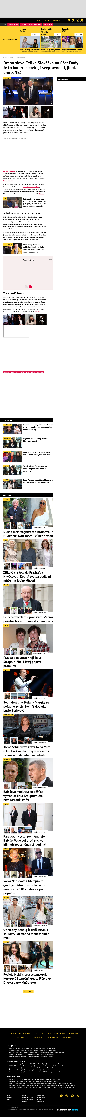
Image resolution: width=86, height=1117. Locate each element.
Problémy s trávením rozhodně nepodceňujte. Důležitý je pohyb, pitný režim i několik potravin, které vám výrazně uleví (43, 1085)
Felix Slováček (8, 181)
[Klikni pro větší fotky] (28, 91)
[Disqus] (28, 397)
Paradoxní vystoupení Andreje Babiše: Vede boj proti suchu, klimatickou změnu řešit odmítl (24, 840)
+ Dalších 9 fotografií (39, 653)
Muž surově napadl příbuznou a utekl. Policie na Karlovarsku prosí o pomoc (31, 1056)
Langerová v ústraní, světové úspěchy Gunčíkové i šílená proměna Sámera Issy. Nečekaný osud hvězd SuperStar (72, 51)
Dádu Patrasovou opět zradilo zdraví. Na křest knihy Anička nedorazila (37, 481)
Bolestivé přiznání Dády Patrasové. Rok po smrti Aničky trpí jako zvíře (36, 453)
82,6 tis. (81, 21)
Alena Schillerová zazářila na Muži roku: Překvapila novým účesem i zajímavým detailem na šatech (26, 751)
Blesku (41, 194)
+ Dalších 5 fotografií (39, 527)
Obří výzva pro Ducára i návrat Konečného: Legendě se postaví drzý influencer (31, 1054)
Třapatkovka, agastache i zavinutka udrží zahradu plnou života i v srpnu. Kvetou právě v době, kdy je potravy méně (41, 1087)
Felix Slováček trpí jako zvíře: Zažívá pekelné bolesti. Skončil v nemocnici (28, 619)
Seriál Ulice (12, 1033)
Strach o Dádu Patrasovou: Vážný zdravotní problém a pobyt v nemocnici (36, 468)
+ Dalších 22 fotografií (40, 970)
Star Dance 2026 (22, 1037)
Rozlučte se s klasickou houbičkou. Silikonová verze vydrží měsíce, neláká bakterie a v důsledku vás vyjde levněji (41, 1083)
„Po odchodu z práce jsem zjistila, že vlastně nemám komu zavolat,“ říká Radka (31, 1068)
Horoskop (56, 20)
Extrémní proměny (37, 1037)
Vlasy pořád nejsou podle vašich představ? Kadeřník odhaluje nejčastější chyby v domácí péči (35, 1064)
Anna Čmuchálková (22, 138)
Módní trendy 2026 (60, 1033)
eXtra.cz (37, 311)
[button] (63, 20)
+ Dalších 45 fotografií (40, 925)
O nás (8, 1095)
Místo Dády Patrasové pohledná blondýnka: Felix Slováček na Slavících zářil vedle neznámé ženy (33, 248)
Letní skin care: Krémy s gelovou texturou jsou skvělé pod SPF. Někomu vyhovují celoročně (35, 1072)
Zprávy (39, 20)
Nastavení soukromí (42, 1101)
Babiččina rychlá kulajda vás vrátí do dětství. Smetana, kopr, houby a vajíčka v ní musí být (34, 1081)
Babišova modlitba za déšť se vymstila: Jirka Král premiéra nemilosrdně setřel (23, 795)
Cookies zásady (41, 1095)
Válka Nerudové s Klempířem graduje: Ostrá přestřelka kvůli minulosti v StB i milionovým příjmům (24, 887)
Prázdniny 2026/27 (52, 1037)
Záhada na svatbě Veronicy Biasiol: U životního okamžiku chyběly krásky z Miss (50, 51)
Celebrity (47, 20)
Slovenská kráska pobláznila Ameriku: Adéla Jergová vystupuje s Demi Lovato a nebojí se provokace (37, 1052)
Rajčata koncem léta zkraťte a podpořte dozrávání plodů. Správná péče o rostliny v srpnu (34, 1079)
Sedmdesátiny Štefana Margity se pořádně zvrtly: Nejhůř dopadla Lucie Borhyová (26, 706)
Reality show (73, 1033)
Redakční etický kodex (28, 1097)
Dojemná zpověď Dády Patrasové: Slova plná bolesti (36, 439)
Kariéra (9, 1099)
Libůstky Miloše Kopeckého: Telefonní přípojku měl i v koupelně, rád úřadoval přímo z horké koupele (38, 1066)
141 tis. (73, 21)
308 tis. (69, 21)
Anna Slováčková (31, 372)
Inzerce (24, 1095)
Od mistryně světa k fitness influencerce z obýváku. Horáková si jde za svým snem (32, 1050)
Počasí (49, 1033)
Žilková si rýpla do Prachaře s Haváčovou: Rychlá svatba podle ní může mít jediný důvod (27, 576)
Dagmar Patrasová (9, 171)
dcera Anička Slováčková (31, 187)
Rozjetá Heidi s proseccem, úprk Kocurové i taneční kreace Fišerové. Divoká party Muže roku (27, 978)
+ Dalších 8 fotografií (39, 568)
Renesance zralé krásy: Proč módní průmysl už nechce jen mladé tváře (29, 1070)
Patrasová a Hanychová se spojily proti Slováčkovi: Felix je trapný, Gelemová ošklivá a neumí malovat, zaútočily (35, 202)
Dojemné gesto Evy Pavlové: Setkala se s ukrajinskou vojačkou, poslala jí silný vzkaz (30, 51)
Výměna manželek (25, 1033)
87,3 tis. (77, 21)
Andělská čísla (39, 1033)
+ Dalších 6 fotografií (39, 613)
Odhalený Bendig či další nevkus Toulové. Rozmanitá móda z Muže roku (26, 933)
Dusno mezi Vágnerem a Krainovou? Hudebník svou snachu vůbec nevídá (28, 533)
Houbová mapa (66, 1037)
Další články (28, 991)
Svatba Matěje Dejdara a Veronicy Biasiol (31, 24)
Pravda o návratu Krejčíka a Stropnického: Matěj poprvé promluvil (22, 661)
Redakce (9, 1097)
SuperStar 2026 (48, 24)
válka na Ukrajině (13, 24)
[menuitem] (39, 20)
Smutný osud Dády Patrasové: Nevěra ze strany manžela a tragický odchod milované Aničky (38, 427)
